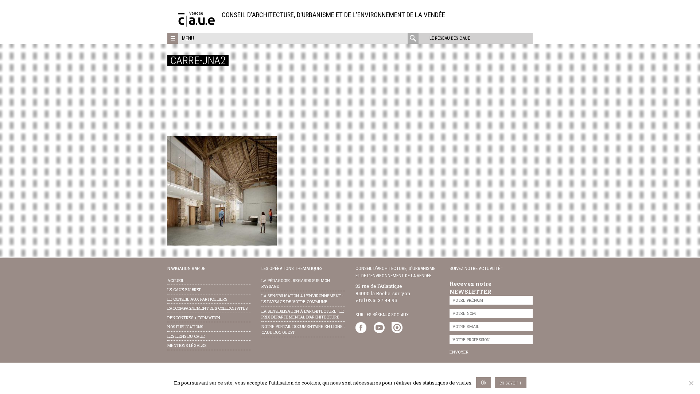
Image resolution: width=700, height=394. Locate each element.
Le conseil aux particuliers (197, 299)
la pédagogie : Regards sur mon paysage (295, 283)
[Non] (691, 383)
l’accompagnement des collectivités (207, 308)
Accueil (175, 280)
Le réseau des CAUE (449, 38)
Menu (188, 38)
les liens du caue (186, 336)
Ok (483, 383)
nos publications (185, 326)
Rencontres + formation (193, 317)
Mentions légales (186, 345)
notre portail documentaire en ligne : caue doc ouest (303, 329)
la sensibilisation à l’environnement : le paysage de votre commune (302, 299)
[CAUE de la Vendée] (196, 24)
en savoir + (510, 383)
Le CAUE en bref (184, 289)
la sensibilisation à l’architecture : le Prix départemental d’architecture (302, 314)
